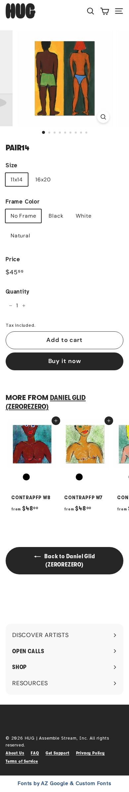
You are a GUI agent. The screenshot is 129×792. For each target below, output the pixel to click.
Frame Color (23, 201)
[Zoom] (103, 117)
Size (12, 165)
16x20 (43, 179)
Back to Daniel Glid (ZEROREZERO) (69, 560)
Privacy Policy (90, 752)
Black (56, 215)
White (83, 215)
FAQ (35, 752)
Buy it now (64, 361)
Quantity (17, 291)
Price (13, 259)
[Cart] (104, 10)
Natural (20, 235)
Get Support (57, 752)
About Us (15, 752)
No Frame (23, 215)
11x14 (17, 179)
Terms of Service (22, 761)
